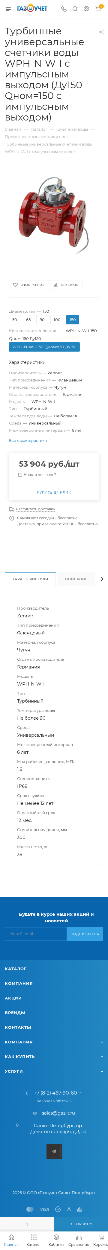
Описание (76, 579)
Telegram (54, 1151)
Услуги (14, 1071)
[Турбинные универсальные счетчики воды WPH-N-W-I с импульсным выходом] (54, 217)
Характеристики (30, 579)
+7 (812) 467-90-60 (55, 1093)
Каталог (16, 968)
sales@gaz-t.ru (58, 1113)
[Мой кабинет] (86, 9)
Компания (19, 983)
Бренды (15, 1012)
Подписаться (85, 934)
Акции (13, 998)
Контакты (18, 1027)
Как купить (20, 1056)
